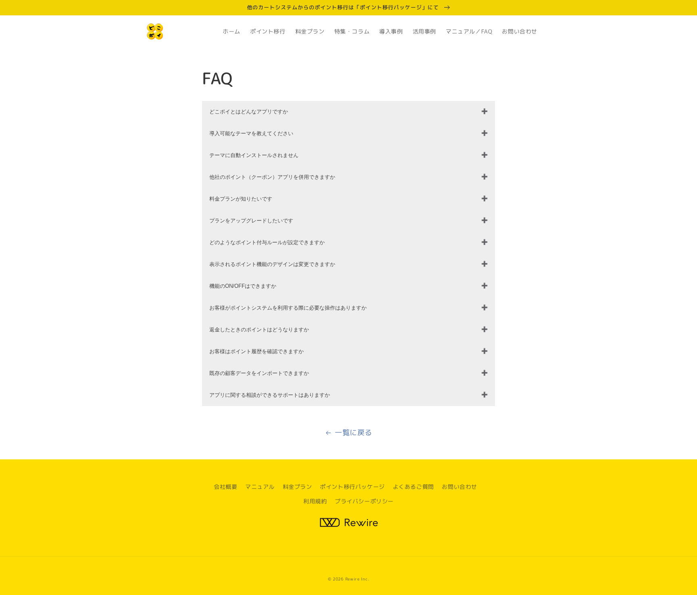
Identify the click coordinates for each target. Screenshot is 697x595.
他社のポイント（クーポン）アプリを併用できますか (272, 177)
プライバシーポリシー (364, 501)
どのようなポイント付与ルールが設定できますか (267, 242)
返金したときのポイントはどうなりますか (259, 330)
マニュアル (260, 486)
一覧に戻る (353, 432)
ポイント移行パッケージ (352, 486)
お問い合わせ (459, 486)
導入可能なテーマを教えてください (251, 133)
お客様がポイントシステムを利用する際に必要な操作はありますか (288, 308)
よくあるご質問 (413, 486)
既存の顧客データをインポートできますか (259, 373)
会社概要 (225, 486)
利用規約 (315, 501)
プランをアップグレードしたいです (251, 221)
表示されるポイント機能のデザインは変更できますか (272, 264)
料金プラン (297, 486)
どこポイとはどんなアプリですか (248, 112)
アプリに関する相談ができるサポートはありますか (269, 395)
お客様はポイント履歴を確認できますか (256, 351)
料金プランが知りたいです (240, 199)
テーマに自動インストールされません (253, 155)
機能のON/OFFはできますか (242, 286)
